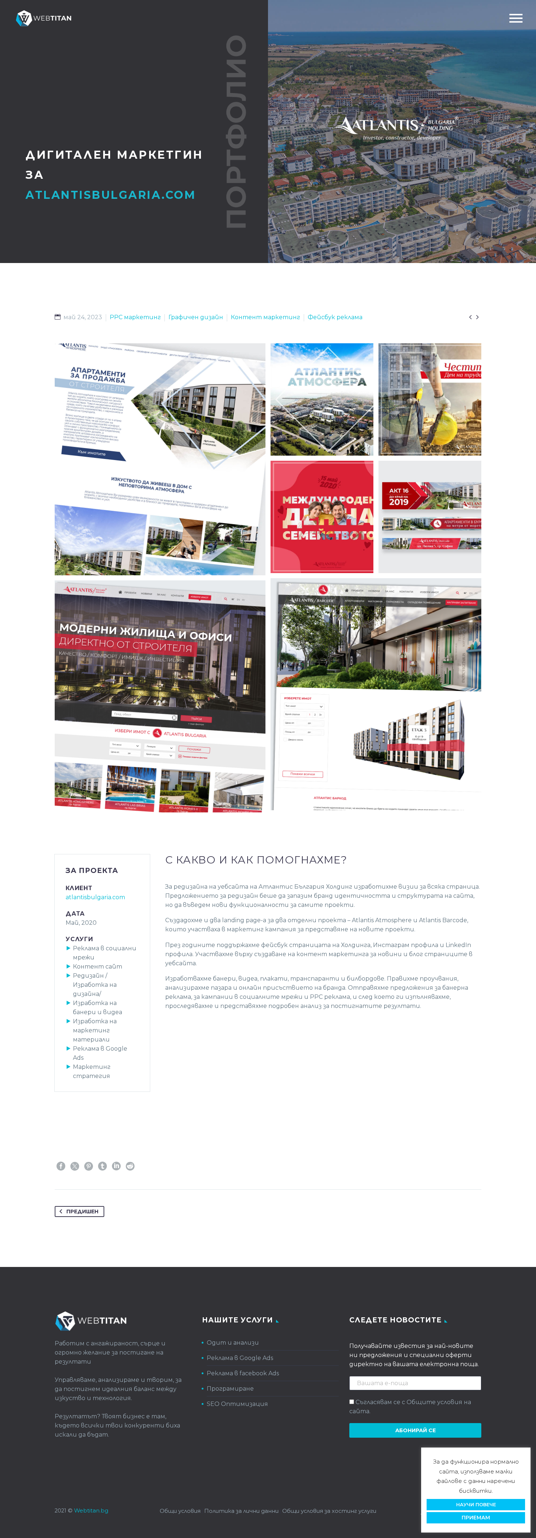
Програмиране (230, 1388)
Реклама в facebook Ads (243, 1373)
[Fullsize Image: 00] (322, 399)
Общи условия (180, 1511)
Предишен (82, 1211)
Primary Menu (516, 18)
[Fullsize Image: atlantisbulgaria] (376, 694)
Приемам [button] (476, 1517)
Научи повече (476, 1504)
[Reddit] (130, 1166)
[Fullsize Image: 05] (322, 517)
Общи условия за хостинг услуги (329, 1511)
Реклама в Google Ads (240, 1358)
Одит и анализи (233, 1342)
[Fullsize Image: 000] (160, 459)
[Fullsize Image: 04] (429, 399)
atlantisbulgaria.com (95, 897)
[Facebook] (61, 1166)
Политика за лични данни (241, 1511)
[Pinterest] (88, 1166)
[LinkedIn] (116, 1166)
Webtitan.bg (91, 1510)
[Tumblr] (102, 1166)
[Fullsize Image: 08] (429, 517)
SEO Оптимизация (237, 1403)
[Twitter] (74, 1166)
